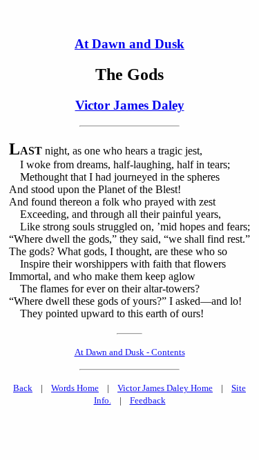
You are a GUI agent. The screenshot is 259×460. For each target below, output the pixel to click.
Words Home (75, 388)
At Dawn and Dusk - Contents (130, 352)
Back (22, 388)
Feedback (148, 400)
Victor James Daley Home (165, 388)
